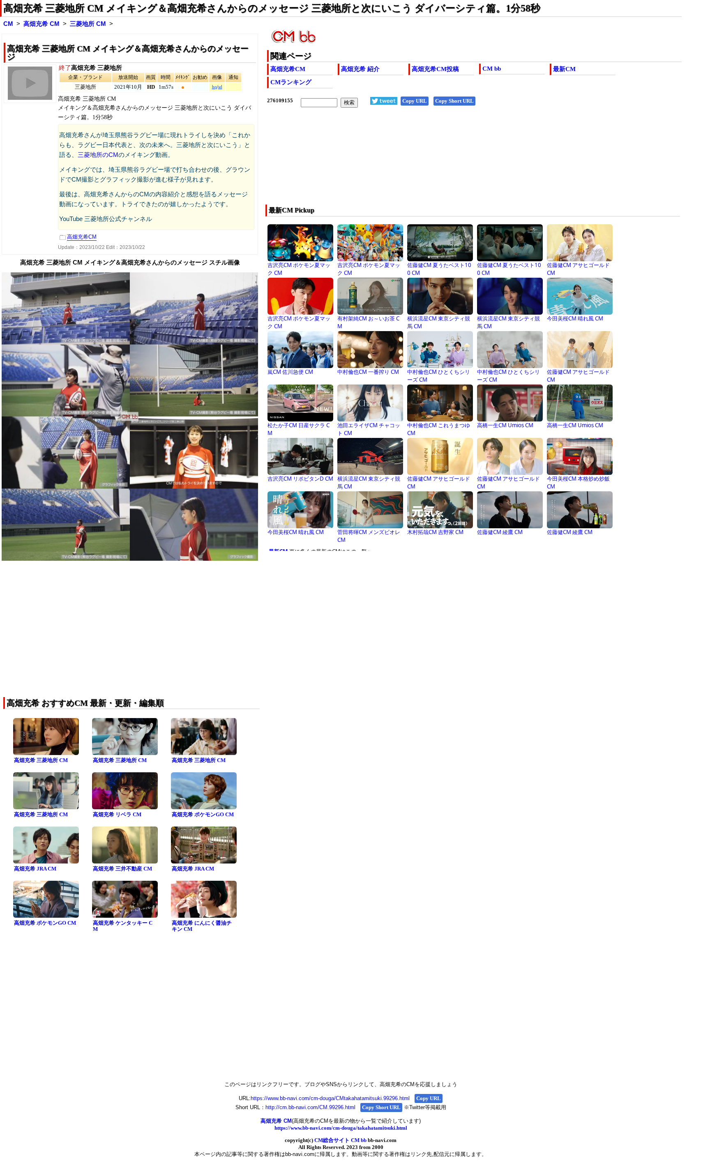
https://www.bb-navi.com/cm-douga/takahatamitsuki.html (340, 1128)
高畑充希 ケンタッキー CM (122, 926)
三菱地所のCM (98, 155)
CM (8, 24)
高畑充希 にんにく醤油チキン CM (202, 926)
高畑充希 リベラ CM (117, 814)
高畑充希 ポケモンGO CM (203, 814)
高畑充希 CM (41, 24)
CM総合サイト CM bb (340, 1140)
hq (214, 87)
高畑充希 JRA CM (35, 869)
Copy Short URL (454, 101)
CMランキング (290, 82)
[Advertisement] (433, 161)
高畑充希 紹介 (360, 69)
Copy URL (414, 101)
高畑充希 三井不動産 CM (122, 869)
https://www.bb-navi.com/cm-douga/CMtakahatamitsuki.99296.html (330, 1098)
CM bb (491, 68)
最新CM (564, 69)
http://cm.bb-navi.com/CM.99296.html (310, 1107)
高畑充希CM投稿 (435, 69)
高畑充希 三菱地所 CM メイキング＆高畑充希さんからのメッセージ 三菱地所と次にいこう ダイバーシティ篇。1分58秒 (271, 8)
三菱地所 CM (88, 24)
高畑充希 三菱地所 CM (41, 760)
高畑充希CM (287, 69)
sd (220, 87)
